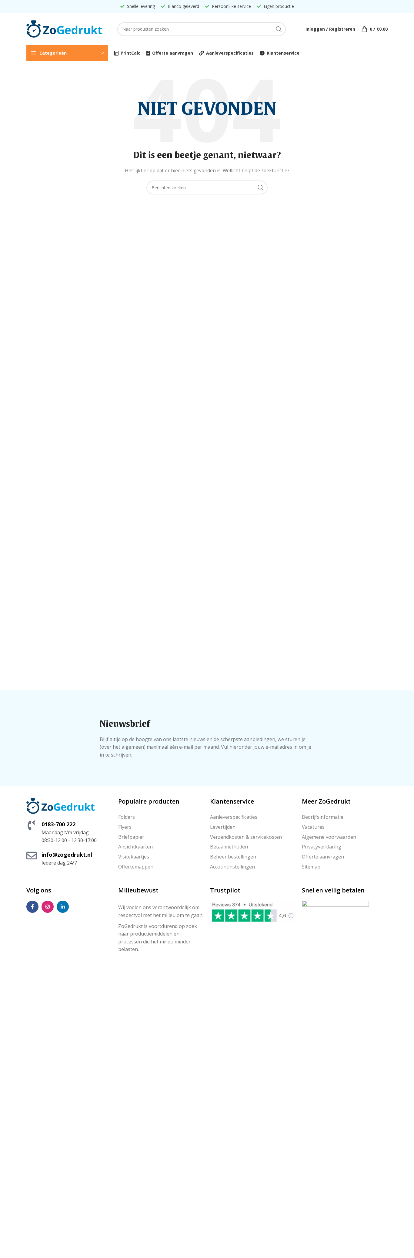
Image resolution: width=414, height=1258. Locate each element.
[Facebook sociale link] (32, 907)
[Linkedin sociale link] (63, 907)
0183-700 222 (58, 824)
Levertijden (222, 827)
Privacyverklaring (321, 846)
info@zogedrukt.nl (67, 854)
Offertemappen (135, 866)
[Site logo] (64, 28)
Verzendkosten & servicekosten (246, 837)
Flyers (125, 827)
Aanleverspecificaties (233, 817)
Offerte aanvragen (323, 856)
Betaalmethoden (229, 846)
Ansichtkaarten (135, 846)
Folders (126, 817)
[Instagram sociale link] (48, 907)
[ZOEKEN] (279, 29)
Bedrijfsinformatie (322, 817)
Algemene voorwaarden (329, 837)
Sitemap (311, 866)
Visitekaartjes (133, 856)
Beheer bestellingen (233, 856)
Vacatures (313, 827)
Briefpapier (131, 837)
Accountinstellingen (232, 866)
